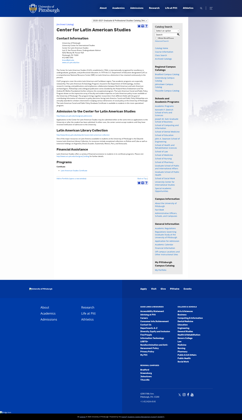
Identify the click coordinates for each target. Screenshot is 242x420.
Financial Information (165, 248)
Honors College (185, 338)
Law (180, 341)
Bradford (144, 370)
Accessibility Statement (152, 311)
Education (183, 325)
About (103, 8)
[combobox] (120, 20)
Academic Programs (164, 106)
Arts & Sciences (185, 311)
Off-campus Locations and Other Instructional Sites (167, 253)
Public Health (184, 358)
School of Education (164, 135)
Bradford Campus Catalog (167, 74)
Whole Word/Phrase (166, 38)
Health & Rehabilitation (189, 335)
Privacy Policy (147, 351)
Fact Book (159, 209)
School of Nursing (163, 158)
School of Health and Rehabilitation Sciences (166, 146)
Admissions (136, 8)
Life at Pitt (171, 8)
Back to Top (142, 178)
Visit (153, 289)
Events (188, 289)
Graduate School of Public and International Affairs (167, 167)
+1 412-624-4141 (148, 401)
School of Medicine (164, 155)
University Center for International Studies (165, 183)
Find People (146, 335)
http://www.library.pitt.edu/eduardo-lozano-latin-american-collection (83, 135)
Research (154, 8)
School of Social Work (165, 178)
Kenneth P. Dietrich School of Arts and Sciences (164, 112)
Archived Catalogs (163, 58)
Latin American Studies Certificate (74, 170)
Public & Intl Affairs (187, 355)
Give (163, 289)
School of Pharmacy (164, 162)
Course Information (164, 51)
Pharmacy (182, 351)
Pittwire (174, 289)
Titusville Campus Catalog (167, 90)
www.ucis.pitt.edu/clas (70, 62)
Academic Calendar (164, 244)
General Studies (185, 331)
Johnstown (146, 376)
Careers (144, 318)
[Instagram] (184, 395)
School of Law (161, 151)
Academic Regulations (165, 228)
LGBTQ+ (144, 341)
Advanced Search (162, 41)
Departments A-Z (148, 328)
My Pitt (143, 355)
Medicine (182, 345)
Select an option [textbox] (163, 31)
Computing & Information (190, 318)
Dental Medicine (185, 321)
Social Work (183, 362)
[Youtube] (192, 395)
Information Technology (152, 338)
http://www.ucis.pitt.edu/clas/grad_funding (73, 156)
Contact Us (145, 325)
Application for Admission (167, 241)
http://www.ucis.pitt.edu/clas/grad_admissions (74, 116)
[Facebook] (188, 395)
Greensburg (146, 373)
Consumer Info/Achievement (154, 321)
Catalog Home (161, 48)
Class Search (161, 55)
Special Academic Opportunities (163, 189)
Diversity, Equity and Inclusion (155, 331)
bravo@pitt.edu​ (68, 60)
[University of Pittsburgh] (40, 289)
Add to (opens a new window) (71, 178)
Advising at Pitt (148, 315)
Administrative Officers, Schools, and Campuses (166, 214)
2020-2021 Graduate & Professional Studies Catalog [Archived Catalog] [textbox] (120, 20)
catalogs (83, 417)
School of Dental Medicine (167, 131)
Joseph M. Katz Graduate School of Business (166, 120)
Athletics (188, 8)
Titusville (144, 380)
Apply (143, 289)
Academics (118, 8)
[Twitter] (179, 395)
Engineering (183, 328)
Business (182, 315)
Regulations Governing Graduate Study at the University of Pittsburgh (166, 234)
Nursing (181, 348)
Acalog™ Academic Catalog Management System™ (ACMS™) (142, 417)
